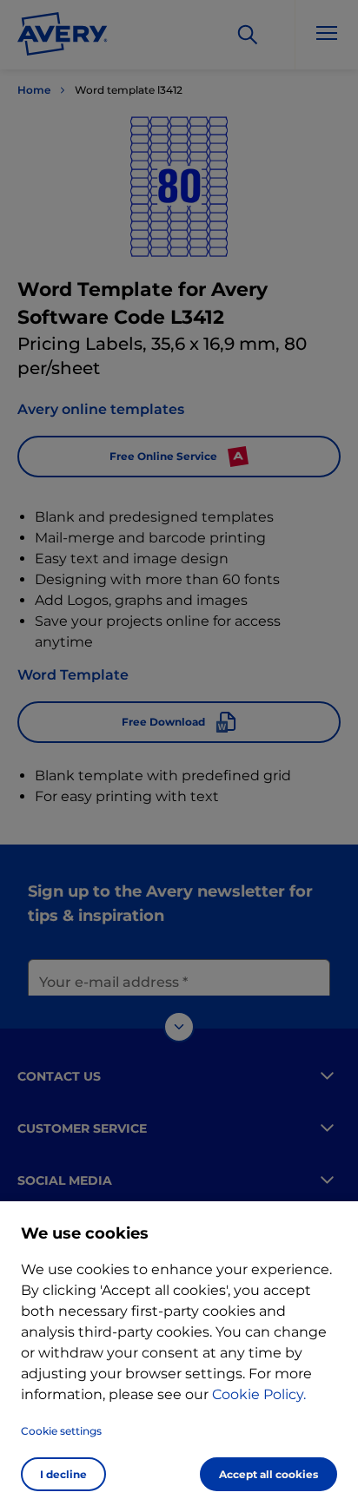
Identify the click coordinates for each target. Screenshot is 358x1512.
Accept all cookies (268, 1474)
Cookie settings (61, 1430)
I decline (63, 1474)
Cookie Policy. (259, 1394)
